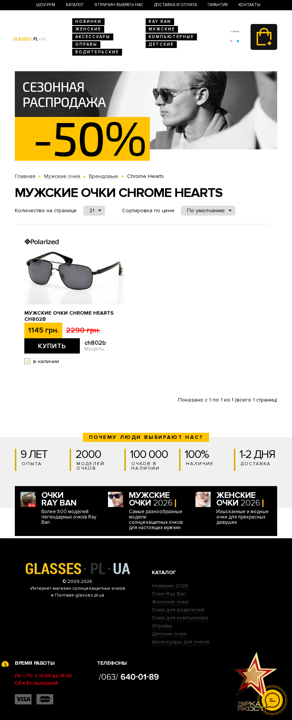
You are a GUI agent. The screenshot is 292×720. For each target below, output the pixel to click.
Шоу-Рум (45, 4)
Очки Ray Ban (169, 593)
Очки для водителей (178, 609)
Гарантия (218, 4)
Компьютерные (171, 36)
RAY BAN (160, 21)
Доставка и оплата (175, 4)
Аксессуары (92, 36)
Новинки (88, 21)
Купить (52, 346)
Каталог (75, 4)
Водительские (97, 52)
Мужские (162, 29)
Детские (161, 44)
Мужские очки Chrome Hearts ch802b (69, 316)
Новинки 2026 (170, 585)
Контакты (249, 4)
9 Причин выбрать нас (119, 4)
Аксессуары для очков (180, 641)
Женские (88, 29)
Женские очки (170, 601)
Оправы (86, 44)
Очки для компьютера (180, 617)
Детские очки (169, 633)
